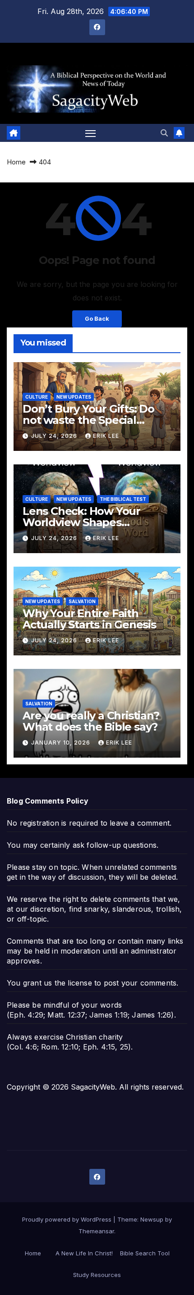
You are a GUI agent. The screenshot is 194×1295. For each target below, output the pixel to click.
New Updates (73, 397)
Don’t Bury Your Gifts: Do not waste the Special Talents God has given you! (94, 420)
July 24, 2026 (55, 435)
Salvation (82, 601)
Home (16, 162)
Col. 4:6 (23, 1046)
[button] (164, 132)
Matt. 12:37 (66, 1014)
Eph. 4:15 (99, 1046)
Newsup (151, 1219)
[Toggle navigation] (91, 133)
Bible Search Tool (145, 1253)
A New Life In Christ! (84, 1253)
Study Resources (97, 1274)
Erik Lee (106, 435)
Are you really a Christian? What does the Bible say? (91, 721)
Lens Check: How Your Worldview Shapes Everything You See (81, 522)
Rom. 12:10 (60, 1046)
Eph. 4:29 (26, 1014)
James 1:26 (151, 1014)
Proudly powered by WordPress (67, 1219)
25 (124, 1046)
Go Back (97, 318)
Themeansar (96, 1231)
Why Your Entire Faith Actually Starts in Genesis (89, 619)
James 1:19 (108, 1014)
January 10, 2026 (61, 742)
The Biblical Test (123, 499)
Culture (36, 397)
